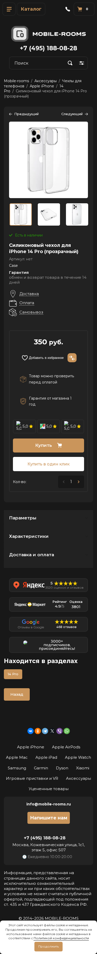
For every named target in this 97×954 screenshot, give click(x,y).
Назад (16, 694)
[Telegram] (45, 731)
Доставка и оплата (31, 554)
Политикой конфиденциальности (61, 938)
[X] (52, 731)
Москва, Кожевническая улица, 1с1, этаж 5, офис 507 (48, 847)
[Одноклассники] (38, 731)
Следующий (72, 114)
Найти (70, 63)
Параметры (22, 517)
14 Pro (13, 674)
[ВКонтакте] (30, 731)
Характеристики (29, 536)
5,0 (25, 426)
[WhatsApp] (67, 731)
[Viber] (59, 731)
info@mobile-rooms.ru (48, 804)
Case (13, 265)
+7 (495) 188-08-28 (48, 48)
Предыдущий (26, 114)
